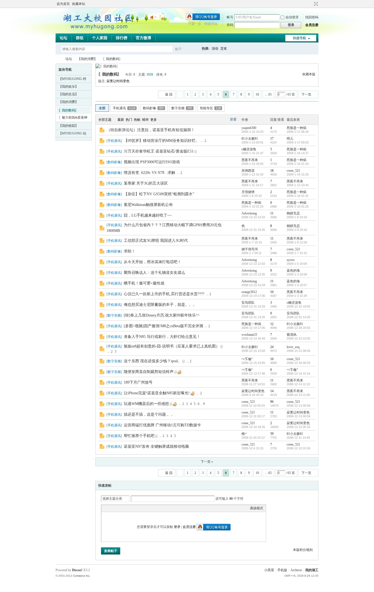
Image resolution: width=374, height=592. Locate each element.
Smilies (145, 508)
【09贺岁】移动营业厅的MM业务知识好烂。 (161, 141)
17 (272, 138)
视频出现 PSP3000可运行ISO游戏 (152, 162)
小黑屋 (269, 570)
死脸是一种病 (296, 128)
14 (272, 391)
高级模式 (256, 508)
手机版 (282, 570)
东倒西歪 (248, 171)
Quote (131, 508)
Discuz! (77, 570)
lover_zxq (293, 347)
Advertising (249, 213)
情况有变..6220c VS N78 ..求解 (149, 173)
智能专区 (210, 108)
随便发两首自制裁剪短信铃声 (149, 372)
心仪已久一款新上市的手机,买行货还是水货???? (164, 294)
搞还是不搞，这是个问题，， (149, 414)
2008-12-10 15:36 (298, 448)
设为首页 (63, 4)
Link (124, 508)
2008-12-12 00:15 (298, 427)
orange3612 (249, 292)
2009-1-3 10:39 (297, 295)
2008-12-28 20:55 (298, 327)
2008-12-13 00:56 (298, 405)
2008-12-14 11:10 (298, 384)
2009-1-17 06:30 (298, 131)
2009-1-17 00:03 (298, 142)
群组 (80, 38)
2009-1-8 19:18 (297, 217)
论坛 (63, 38)
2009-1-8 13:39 (297, 242)
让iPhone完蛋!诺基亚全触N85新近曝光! (157, 393)
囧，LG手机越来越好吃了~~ (148, 215)
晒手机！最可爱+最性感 (144, 283)
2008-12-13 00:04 (298, 416)
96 (272, 402)
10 (257, 94)
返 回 (168, 94)
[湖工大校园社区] (97, 30)
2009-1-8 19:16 (297, 229)
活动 (215, 48)
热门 (129, 120)
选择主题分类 (112, 499)
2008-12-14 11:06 (298, 394)
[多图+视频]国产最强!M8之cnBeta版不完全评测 (163, 326)
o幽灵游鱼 (248, 149)
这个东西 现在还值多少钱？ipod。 (153, 361)
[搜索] (194, 49)
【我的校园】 (68, 126)
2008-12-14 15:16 (298, 373)
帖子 (178, 49)
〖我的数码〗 (112, 59)
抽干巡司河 (249, 249)
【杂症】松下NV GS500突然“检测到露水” (159, 194)
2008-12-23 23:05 (298, 338)
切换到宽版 (315, 3)
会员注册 (311, 25)
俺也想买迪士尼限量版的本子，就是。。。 (160, 305)
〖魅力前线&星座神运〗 (73, 118)
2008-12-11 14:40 (298, 437)
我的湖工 (311, 570)
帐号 (230, 17)
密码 (230, 25)
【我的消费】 (87, 59)
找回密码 (311, 17)
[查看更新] (164, 120)
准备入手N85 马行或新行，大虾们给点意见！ (162, 337)
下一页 (306, 94)
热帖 (137, 120)
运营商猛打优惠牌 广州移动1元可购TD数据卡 (162, 425)
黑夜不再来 (249, 160)
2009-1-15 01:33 (298, 163)
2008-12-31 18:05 (298, 306)
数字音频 (181, 108)
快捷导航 (299, 38)
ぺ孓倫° (247, 359)
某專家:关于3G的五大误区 (146, 183)
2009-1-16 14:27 (298, 153)
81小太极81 (249, 138)
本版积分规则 (303, 550)
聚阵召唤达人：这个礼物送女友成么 (154, 273)
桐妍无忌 (293, 213)
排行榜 (121, 38)
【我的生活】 (68, 94)
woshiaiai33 (249, 335)
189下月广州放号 (138, 382)
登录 (177, 527)
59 (272, 434)
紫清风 (292, 335)
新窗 (233, 119)
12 (272, 324)
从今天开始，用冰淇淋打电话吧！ (152, 262)
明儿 (290, 138)
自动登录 (292, 17)
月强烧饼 (248, 192)
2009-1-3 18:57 (297, 285)
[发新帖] (106, 93)
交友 (223, 48)
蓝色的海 (293, 270)
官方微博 (143, 38)
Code (138, 508)
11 (272, 213)
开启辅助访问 (310, 3)
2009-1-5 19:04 (297, 263)
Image (117, 508)
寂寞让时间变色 (118, 81)
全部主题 (104, 120)
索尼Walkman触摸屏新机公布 (148, 205)
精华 (145, 120)
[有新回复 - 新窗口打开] (102, 131)
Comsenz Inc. (81, 575)
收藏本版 (308, 74)
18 (272, 171)
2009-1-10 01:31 (298, 195)
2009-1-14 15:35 (298, 174)
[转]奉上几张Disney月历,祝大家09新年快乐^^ (162, 315)
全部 (102, 108)
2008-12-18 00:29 (298, 362)
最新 (120, 120)
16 (272, 292)
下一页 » (207, 462)
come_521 (293, 171)
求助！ (129, 251)
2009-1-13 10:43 (298, 185)
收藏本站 (78, 4)
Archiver (296, 570)
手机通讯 (124, 108)
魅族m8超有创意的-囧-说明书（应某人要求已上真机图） (172, 346)
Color (111, 508)
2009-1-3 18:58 (297, 274)
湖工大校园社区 (58, 59)
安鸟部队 (248, 302)
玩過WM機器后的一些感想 (146, 404)
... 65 (268, 94)
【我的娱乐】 (68, 86)
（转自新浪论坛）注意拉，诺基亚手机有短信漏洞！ (151, 130)
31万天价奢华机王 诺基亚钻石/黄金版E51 (159, 151)
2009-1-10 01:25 (298, 206)
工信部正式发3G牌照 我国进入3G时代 (156, 240)
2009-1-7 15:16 (297, 253)
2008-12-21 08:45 (298, 350)
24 (272, 347)
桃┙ (244, 434)
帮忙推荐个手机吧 (139, 436)
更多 (153, 120)
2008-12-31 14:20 (298, 317)
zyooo (291, 260)
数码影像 (153, 108)
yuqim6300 (248, 128)
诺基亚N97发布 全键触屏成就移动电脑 (156, 446)
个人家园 (99, 38)
